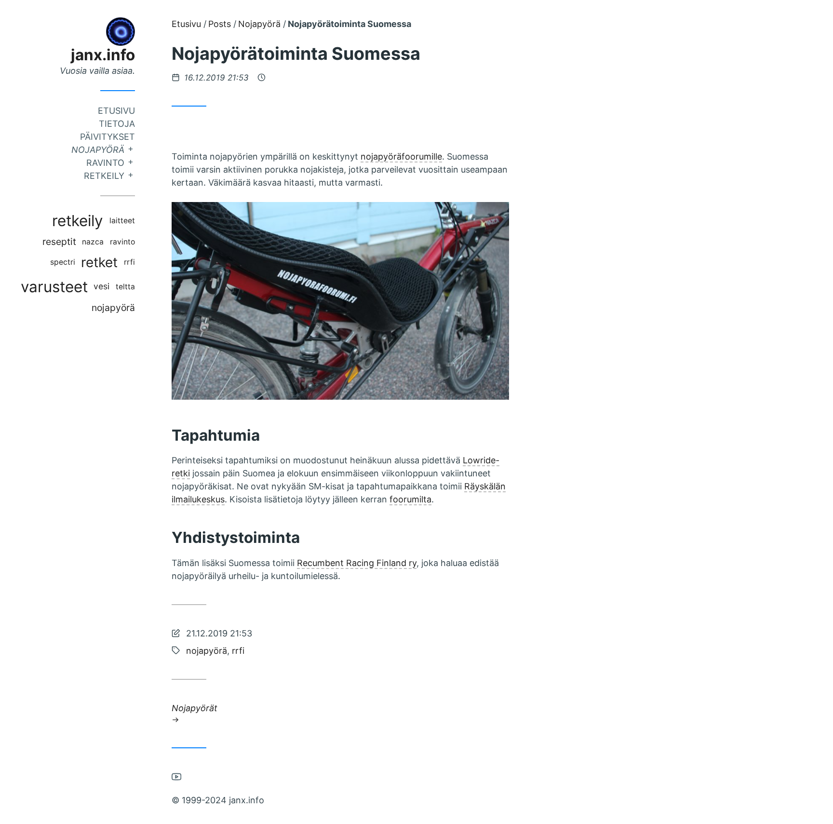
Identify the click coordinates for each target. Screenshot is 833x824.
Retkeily (104, 176)
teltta (125, 286)
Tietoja (117, 124)
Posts (219, 24)
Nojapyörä (97, 150)
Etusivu (116, 111)
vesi (101, 286)
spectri (62, 262)
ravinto (122, 241)
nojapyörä (113, 307)
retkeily (77, 220)
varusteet (54, 286)
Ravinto (105, 163)
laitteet (122, 220)
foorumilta (410, 499)
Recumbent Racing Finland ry (356, 563)
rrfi (129, 262)
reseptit (59, 241)
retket (99, 262)
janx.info (103, 54)
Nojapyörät (194, 707)
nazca (93, 241)
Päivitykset (107, 137)
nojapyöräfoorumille (401, 156)
